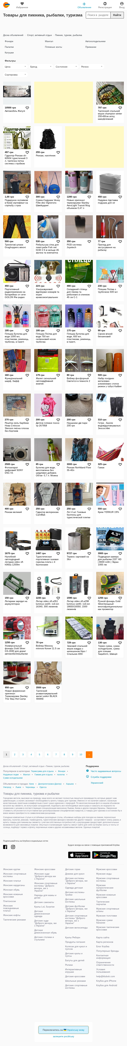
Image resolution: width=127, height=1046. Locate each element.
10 (81, 754)
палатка (61, 774)
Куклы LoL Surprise (44, 906)
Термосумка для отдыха (42, 771)
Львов (18, 787)
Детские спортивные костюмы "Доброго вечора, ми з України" (76, 919)
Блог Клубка (102, 946)
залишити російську (63, 1036)
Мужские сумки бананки (104, 921)
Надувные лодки (11, 774)
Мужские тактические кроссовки (107, 928)
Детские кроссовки (75, 976)
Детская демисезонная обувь (45, 931)
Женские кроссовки (44, 869)
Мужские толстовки (106, 915)
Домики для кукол (74, 873)
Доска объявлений (13, 35)
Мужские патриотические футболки (104, 888)
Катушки (9, 52)
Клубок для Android (106, 985)
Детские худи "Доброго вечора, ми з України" (45, 923)
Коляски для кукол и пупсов (76, 947)
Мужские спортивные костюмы (107, 879)
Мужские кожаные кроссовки (106, 895)
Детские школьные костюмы (75, 900)
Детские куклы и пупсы (74, 954)
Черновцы (30, 787)
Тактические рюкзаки (14, 919)
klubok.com (6, 5)
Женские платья (12, 880)
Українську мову (75, 1030)
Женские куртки (11, 869)
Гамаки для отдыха (44, 774)
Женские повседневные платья (11, 908)
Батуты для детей (74, 960)
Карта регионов (104, 942)
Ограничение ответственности (105, 963)
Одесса (43, 787)
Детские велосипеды (76, 927)
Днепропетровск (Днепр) (50, 784)
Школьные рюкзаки (75, 980)
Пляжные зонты (53, 47)
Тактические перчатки (102, 902)
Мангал (49, 41)
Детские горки (72, 869)
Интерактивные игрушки (73, 970)
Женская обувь (11, 889)
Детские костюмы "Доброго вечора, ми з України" (76, 881)
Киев (31, 784)
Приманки (90, 47)
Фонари (9, 41)
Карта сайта (102, 937)
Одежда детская (74, 887)
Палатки (9, 47)
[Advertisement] (63, 25)
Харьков (70, 784)
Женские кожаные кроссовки (13, 895)
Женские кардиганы (14, 885)
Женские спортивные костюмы (14, 875)
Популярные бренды (107, 951)
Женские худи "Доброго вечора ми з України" (45, 876)
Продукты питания (75, 942)
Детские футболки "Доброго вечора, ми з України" (76, 908)
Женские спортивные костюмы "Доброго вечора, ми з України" (45, 887)
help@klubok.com (105, 976)
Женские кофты (11, 915)
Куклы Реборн (72, 937)
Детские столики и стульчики (44, 938)
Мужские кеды (104, 873)
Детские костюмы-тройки (75, 893)
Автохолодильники (95, 41)
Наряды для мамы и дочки (45, 896)
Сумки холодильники (13, 778)
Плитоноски (9, 901)
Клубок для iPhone (106, 980)
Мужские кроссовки (106, 869)
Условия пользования (103, 970)
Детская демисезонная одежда (42, 913)
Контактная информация (103, 956)
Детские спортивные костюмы (76, 986)
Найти (117, 15)
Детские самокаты (44, 902)
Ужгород (7, 787)
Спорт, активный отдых (39, 35)
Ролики (69, 965)
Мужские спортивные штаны (107, 909)
